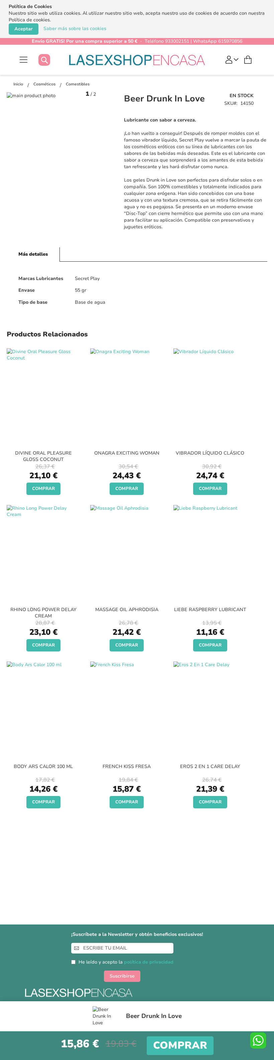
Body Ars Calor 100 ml (43, 766)
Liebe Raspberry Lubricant (210, 609)
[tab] (33, 254)
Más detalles (33, 254)
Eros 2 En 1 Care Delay (210, 766)
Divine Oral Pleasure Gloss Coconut (43, 456)
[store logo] (137, 59)
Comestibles (78, 84)
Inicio (18, 84)
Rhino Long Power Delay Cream (43, 612)
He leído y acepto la (126, 962)
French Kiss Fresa (127, 766)
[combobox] (50, 60)
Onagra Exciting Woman (126, 453)
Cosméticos (44, 84)
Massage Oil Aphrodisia (126, 609)
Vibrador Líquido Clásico (210, 453)
